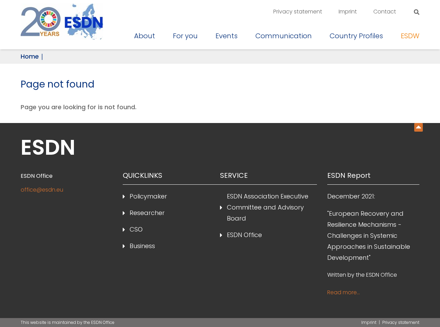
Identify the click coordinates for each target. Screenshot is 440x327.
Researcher (147, 212)
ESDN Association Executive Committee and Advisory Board (267, 207)
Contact (384, 12)
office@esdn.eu (42, 190)
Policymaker (148, 196)
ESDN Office (244, 235)
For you (185, 36)
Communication (283, 36)
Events (227, 36)
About (144, 36)
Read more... (343, 292)
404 (418, 127)
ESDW (410, 36)
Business (142, 246)
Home (30, 56)
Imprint (348, 12)
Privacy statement (297, 12)
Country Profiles (356, 36)
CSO (136, 229)
